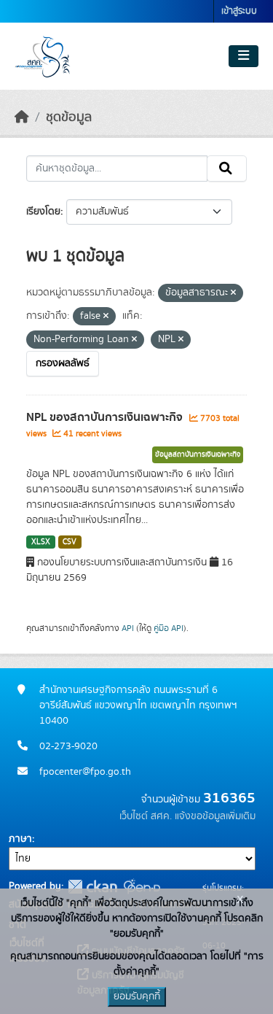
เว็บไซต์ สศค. (145, 816)
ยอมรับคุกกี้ (137, 996)
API (128, 628)
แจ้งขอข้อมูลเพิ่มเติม (215, 816)
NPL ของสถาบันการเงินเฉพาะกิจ (106, 417)
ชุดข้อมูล (69, 117)
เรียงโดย (43, 211)
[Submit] (227, 168)
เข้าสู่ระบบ (239, 11)
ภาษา (20, 839)
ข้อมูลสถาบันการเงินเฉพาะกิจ (197, 454)
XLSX (40, 542)
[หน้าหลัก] (22, 117)
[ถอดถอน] (233, 293)
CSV (69, 542)
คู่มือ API (168, 628)
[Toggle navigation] (243, 56)
